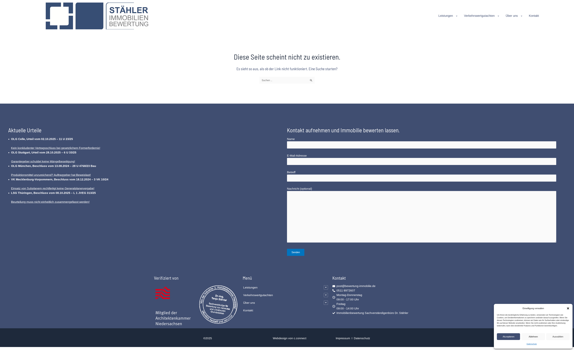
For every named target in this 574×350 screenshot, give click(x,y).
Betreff (291, 172)
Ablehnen (533, 336)
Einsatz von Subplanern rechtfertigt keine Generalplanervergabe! (52, 188)
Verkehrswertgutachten (479, 15)
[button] (568, 308)
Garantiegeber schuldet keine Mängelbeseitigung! (43, 161)
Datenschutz (532, 344)
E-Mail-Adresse (297, 155)
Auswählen (557, 336)
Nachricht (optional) (299, 188)
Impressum (343, 338)
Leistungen (445, 15)
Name (291, 139)
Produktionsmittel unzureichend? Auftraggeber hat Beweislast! (51, 174)
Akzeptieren (508, 336)
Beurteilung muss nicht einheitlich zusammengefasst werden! (50, 201)
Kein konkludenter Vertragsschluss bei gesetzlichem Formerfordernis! (55, 148)
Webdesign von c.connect (289, 338)
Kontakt (534, 15)
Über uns (512, 15)
